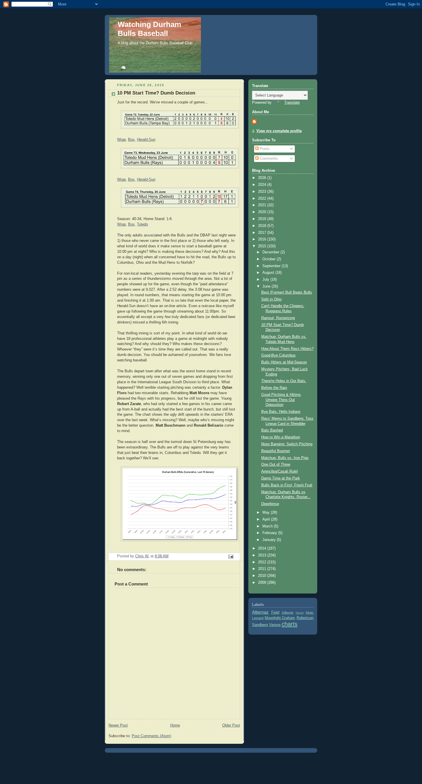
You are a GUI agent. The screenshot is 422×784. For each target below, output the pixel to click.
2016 (262, 239)
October (269, 259)
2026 (262, 178)
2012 (262, 562)
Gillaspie (287, 612)
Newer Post (118, 725)
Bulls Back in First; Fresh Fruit (286, 485)
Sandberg (260, 625)
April (266, 519)
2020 (262, 212)
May (266, 513)
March (268, 526)
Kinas (309, 612)
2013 (262, 555)
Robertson (305, 618)
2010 (262, 576)
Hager (300, 612)
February (270, 533)
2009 (262, 583)
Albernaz (260, 612)
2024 (262, 185)
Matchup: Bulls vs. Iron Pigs (285, 458)
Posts (264, 149)
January (269, 540)
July (266, 280)
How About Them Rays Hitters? (287, 349)
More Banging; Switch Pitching (286, 444)
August (268, 273)
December (271, 252)
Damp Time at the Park (280, 478)
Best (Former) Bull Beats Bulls (286, 292)
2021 (262, 205)
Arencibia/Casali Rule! (279, 471)
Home (175, 725)
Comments (268, 159)
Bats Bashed (272, 430)
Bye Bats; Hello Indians (281, 412)
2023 (262, 192)
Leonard (258, 618)
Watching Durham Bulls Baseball (149, 29)
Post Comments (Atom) (151, 736)
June (267, 286)
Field (275, 612)
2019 (262, 219)
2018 (262, 226)
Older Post (231, 725)
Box (131, 140)
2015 (262, 246)
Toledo (142, 224)
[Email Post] (230, 556)
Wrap (121, 140)
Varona (274, 625)
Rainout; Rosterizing (278, 318)
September (272, 266)
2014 (262, 548)
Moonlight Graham (280, 618)
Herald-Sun (146, 140)
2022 (262, 199)
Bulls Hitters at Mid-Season (284, 362)
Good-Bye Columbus (278, 355)
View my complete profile (279, 131)
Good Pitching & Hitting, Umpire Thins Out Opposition (281, 400)
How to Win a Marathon (280, 437)
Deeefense (270, 504)
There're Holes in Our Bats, (283, 381)
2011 (262, 569)
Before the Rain (274, 388)
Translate (292, 103)
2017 (262, 233)
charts (289, 624)
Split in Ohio (271, 299)
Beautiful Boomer (275, 451)
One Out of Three (275, 465)
